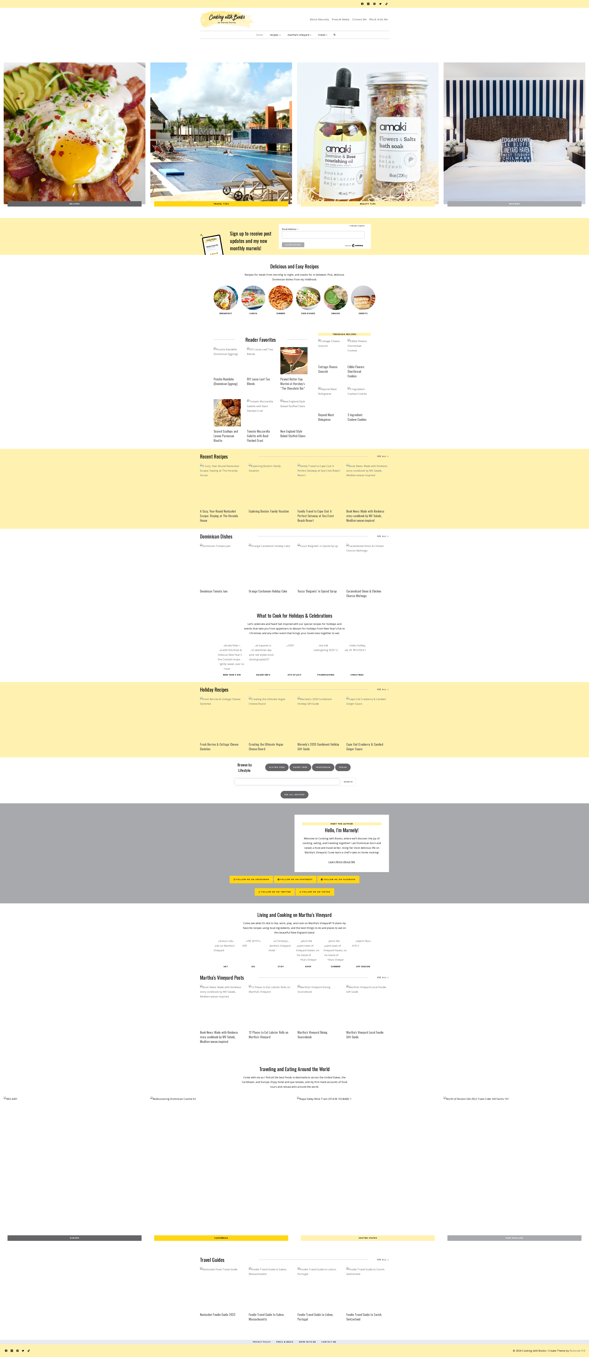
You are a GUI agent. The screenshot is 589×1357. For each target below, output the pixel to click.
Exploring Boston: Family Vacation (269, 511)
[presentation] (227, 360)
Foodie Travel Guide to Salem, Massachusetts (266, 1316)
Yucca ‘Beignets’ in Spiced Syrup (317, 591)
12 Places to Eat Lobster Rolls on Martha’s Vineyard (268, 1034)
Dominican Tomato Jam (213, 591)
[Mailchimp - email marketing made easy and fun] (354, 246)
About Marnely (319, 19)
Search (348, 781)
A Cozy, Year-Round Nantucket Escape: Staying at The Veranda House (219, 516)
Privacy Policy (262, 1342)
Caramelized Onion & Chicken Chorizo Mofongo (363, 593)
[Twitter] (380, 3)
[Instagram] (368, 3)
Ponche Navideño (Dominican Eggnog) (226, 381)
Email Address (290, 229)
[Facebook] (362, 3)
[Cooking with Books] (227, 19)
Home (259, 35)
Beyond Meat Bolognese (326, 417)
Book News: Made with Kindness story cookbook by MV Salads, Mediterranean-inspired (365, 516)
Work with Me (378, 19)
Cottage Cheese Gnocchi (327, 369)
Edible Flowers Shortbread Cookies (356, 371)
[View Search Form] (334, 35)
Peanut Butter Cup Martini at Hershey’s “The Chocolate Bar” (292, 384)
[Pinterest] (374, 3)
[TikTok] (386, 3)
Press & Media (340, 19)
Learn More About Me (341, 862)
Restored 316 (577, 1350)
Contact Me (359, 19)
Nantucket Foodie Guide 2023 (217, 1314)
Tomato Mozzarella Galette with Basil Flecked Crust (258, 436)
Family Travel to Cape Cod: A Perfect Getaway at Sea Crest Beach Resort (316, 516)
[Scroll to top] (578, 1340)
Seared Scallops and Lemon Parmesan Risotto (226, 436)
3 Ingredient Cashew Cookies (357, 417)
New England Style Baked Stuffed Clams (292, 433)
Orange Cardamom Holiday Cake (268, 591)
